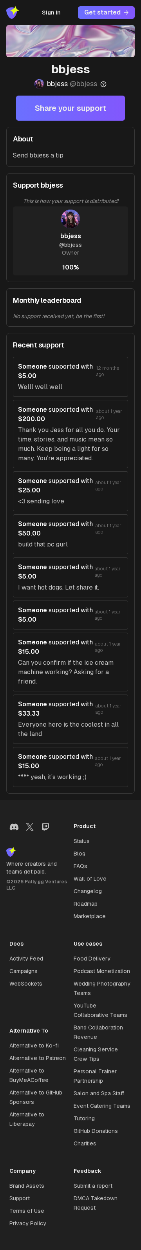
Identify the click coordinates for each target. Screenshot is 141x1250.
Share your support (70, 108)
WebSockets (25, 983)
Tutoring (84, 1118)
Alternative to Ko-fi (34, 1045)
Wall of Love (90, 879)
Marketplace (90, 916)
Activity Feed (26, 958)
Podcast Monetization (102, 971)
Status (82, 841)
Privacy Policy (27, 1223)
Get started (102, 12)
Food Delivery (92, 958)
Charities (85, 1143)
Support (19, 1198)
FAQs (80, 866)
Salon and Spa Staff (99, 1093)
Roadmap (86, 904)
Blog (79, 853)
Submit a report (93, 1186)
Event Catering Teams (102, 1106)
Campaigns (23, 971)
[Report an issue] (103, 84)
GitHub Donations (96, 1131)
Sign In (51, 12)
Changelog (88, 891)
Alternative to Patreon (37, 1058)
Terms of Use (26, 1211)
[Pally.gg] (12, 12)
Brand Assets (26, 1186)
